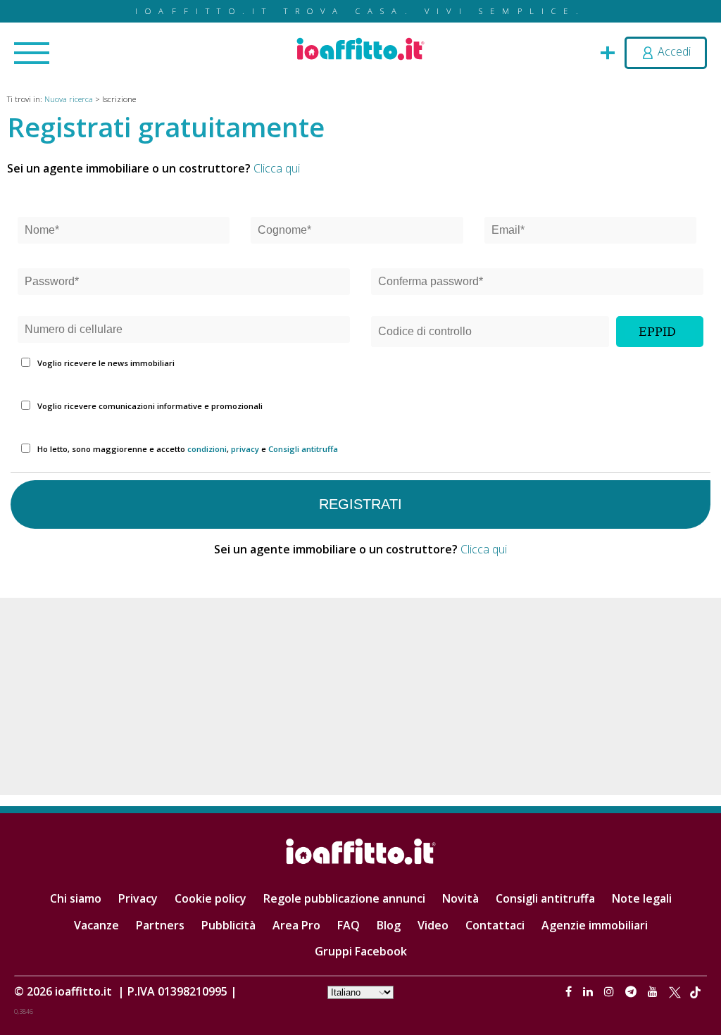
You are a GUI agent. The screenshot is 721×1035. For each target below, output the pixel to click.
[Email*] (590, 232)
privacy (245, 449)
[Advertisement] (360, 696)
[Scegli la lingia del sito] (360, 991)
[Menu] (31, 54)
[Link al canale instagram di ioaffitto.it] (610, 991)
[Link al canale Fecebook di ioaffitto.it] (570, 991)
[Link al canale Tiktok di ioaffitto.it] (695, 991)
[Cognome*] (357, 232)
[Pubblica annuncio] (608, 51)
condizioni (207, 449)
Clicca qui (276, 168)
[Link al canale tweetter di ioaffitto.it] (675, 991)
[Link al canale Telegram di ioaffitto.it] (632, 991)
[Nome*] (124, 232)
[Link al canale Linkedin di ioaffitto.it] (589, 991)
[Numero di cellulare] (184, 331)
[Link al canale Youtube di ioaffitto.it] (654, 991)
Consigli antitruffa (303, 449)
